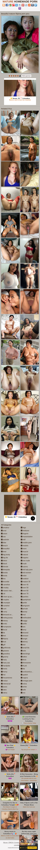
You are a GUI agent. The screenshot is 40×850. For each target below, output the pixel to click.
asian (5, 533)
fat (4, 633)
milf (23, 539)
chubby (6, 588)
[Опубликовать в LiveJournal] (19, 5)
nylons (25, 567)
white (24, 687)
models (25, 546)
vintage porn (27, 681)
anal (4, 530)
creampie (6, 603)
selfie (24, 624)
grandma (6, 654)
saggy (24, 621)
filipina (5, 639)
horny (5, 672)
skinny (25, 642)
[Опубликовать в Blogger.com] (3, 5)
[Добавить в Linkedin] (16, 5)
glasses (6, 651)
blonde (5, 567)
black (5, 564)
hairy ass (6, 663)
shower (25, 636)
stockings (26, 654)
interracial (6, 684)
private (25, 609)
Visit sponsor (26, 76)
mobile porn (27, 543)
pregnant (25, 606)
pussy (24, 612)
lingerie (25, 533)
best (4, 552)
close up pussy (8, 597)
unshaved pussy (28, 672)
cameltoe (6, 585)
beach (5, 546)
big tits (5, 558)
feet (4, 636)
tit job (24, 666)
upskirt (25, 675)
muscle (25, 552)
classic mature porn (10, 591)
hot (4, 675)
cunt (4, 609)
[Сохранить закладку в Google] (10, 5)
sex (23, 627)
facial (5, 630)
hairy (5, 660)
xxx (23, 693)
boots (5, 576)
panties (25, 597)
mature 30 (26, 582)
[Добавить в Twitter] (35, 5)
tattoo (24, 657)
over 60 (25, 591)
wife (24, 690)
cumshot (6, 606)
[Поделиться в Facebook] (7, 5)
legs (24, 527)
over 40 (25, 585)
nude (24, 564)
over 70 (25, 594)
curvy (5, 612)
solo (24, 651)
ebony (5, 621)
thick (24, 660)
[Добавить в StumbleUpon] (29, 5)
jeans (5, 687)
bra (4, 579)
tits (23, 669)
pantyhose (26, 600)
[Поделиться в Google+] (13, 5)
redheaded (26, 618)
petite (24, 603)
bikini (5, 561)
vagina (25, 678)
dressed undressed (10, 615)
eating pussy (8, 618)
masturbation (27, 536)
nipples (25, 558)
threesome (26, 663)
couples (6, 600)
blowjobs (6, 570)
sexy (24, 630)
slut (23, 645)
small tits (25, 648)
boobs (5, 573)
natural (25, 555)
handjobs (6, 666)
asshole (6, 539)
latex (5, 690)
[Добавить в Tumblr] (32, 5)
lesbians (25, 530)
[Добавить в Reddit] (26, 5)
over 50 (25, 588)
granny (5, 657)
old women (26, 573)
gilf (4, 645)
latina (5, 693)
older (24, 576)
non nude (26, 561)
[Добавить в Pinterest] (23, 5)
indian (5, 681)
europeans (7, 627)
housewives (7, 678)
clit (4, 594)
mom (24, 549)
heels (5, 669)
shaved (25, 633)
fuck (4, 642)
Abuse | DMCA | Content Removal (14, 842)
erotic (5, 624)
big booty (6, 555)
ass (4, 536)
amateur (6, 527)
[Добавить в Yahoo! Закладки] (19, 8)
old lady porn (27, 570)
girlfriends (6, 648)
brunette (6, 582)
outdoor (25, 579)
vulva (24, 684)
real (24, 615)
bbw (4, 543)
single (24, 639)
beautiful (6, 549)
